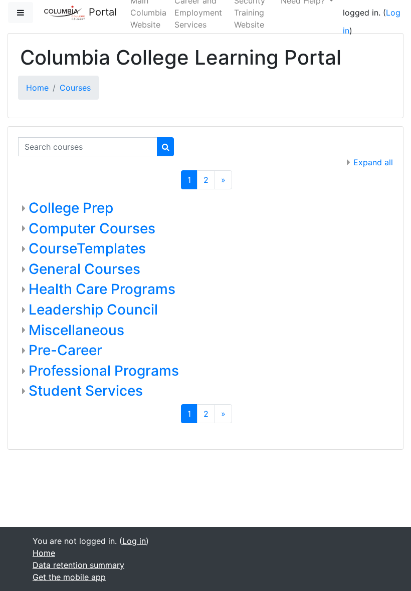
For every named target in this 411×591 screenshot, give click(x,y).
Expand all (373, 162)
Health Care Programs (102, 289)
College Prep (71, 207)
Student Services (86, 390)
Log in (134, 541)
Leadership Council (93, 309)
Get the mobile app (69, 577)
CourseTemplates (87, 248)
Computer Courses (92, 228)
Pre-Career (65, 350)
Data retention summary (78, 565)
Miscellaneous (76, 330)
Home (37, 88)
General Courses (84, 268)
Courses (75, 88)
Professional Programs (104, 370)
